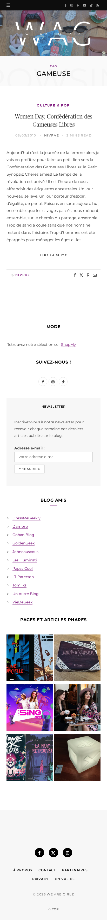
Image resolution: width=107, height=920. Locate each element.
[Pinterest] (88, 275)
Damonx (20, 526)
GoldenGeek (23, 543)
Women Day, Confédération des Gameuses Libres (53, 120)
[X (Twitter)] (53, 852)
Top (55, 909)
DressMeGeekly (26, 518)
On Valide (65, 879)
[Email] (95, 275)
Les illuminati (24, 560)
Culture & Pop (53, 105)
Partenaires (75, 870)
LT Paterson (23, 576)
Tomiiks (19, 585)
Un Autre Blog (25, 593)
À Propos (22, 870)
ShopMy (68, 344)
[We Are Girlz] (53, 33)
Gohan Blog (23, 534)
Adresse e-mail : (29, 448)
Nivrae (51, 135)
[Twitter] (81, 275)
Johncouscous (25, 551)
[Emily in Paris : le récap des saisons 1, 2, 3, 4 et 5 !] (77, 708)
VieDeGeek (22, 602)
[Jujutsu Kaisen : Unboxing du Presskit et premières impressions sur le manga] (77, 658)
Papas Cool (22, 568)
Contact (47, 870)
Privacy (40, 879)
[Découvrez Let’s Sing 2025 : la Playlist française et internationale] (29, 708)
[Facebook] (75, 275)
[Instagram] (67, 852)
